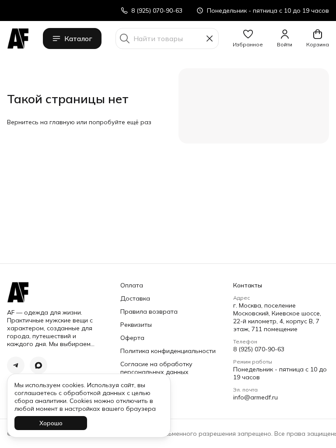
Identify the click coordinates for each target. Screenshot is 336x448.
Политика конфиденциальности (168, 351)
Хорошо (51, 423)
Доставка (135, 298)
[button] (248, 38)
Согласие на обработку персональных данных (156, 368)
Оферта (132, 338)
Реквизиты (136, 325)
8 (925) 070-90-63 (258, 349)
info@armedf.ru (255, 397)
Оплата (131, 285)
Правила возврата (149, 311)
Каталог (78, 38)
